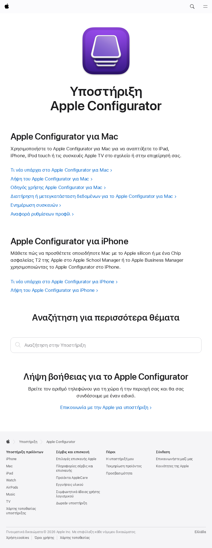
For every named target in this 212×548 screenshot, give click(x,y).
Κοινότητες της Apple (172, 466)
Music (10, 494)
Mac (9, 466)
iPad (9, 473)
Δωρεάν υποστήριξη (71, 503)
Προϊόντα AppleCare (72, 478)
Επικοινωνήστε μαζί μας (174, 459)
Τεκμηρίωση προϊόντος (124, 466)
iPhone (11, 459)
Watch (11, 480)
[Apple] (8, 441)
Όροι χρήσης (44, 538)
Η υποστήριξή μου (120, 459)
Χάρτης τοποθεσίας (75, 538)
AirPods (12, 487)
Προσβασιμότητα (119, 473)
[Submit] (18, 344)
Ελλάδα (200, 532)
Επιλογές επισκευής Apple (76, 459)
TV (8, 502)
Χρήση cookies (17, 538)
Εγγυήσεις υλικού (69, 485)
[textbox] (106, 345)
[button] (192, 6)
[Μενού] (205, 6)
